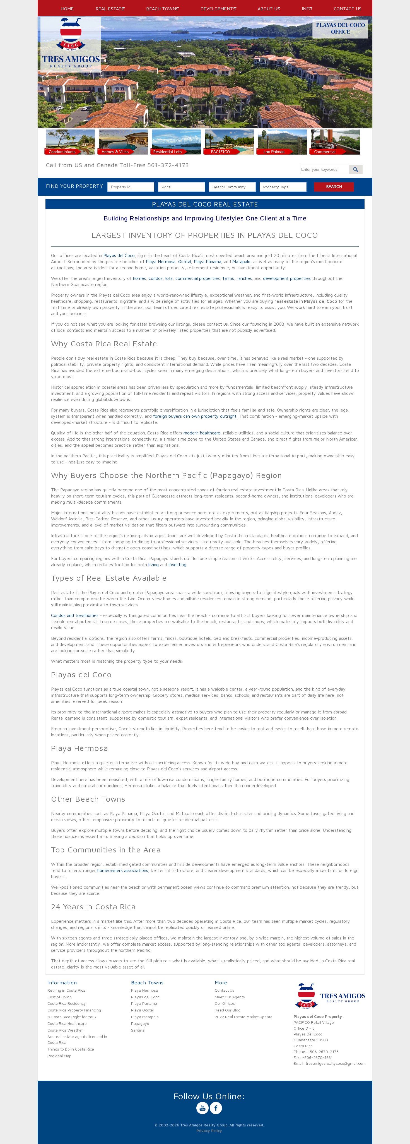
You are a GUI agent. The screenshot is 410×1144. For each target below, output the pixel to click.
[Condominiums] (70, 152)
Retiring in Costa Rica (66, 990)
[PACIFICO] (229, 152)
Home (67, 8)
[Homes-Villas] (123, 152)
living (153, 564)
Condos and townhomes (74, 615)
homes (139, 278)
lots (169, 278)
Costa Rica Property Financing (74, 1010)
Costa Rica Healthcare (67, 1023)
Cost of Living (59, 996)
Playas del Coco (119, 255)
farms (228, 278)
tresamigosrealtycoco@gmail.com (336, 1063)
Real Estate (107, 8)
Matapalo (241, 261)
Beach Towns (160, 8)
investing (177, 564)
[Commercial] (335, 152)
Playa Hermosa (160, 261)
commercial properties (197, 278)
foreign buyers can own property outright (195, 416)
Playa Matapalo (145, 1016)
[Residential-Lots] (176, 152)
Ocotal (184, 261)
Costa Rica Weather (65, 1030)
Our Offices (225, 1003)
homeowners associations (122, 870)
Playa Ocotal (142, 1010)
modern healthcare (202, 432)
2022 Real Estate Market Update (243, 1016)
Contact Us (347, 8)
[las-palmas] (282, 152)
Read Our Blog (227, 1010)
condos (156, 278)
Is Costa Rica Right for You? (72, 1016)
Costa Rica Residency (66, 1003)
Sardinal (138, 1030)
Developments (216, 8)
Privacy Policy (209, 1130)
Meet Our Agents (230, 996)
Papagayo (140, 1023)
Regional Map (59, 1055)
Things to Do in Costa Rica (70, 1049)
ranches (244, 278)
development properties (287, 278)
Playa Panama (207, 261)
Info (305, 8)
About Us (267, 8)
